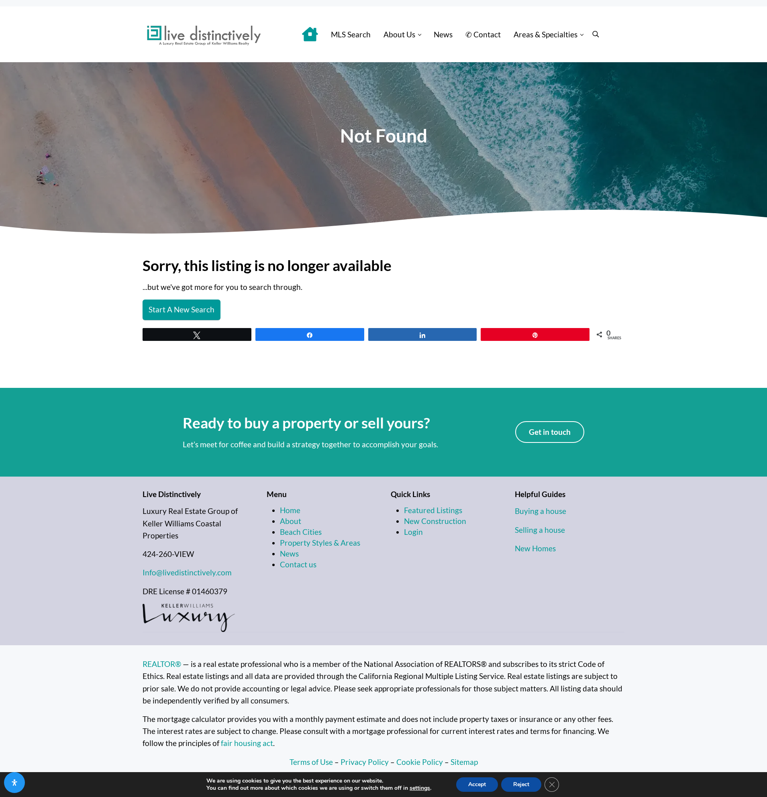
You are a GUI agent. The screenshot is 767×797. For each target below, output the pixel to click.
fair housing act (247, 743)
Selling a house (540, 529)
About (290, 521)
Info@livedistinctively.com (187, 572)
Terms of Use (311, 761)
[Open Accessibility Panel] (14, 782)
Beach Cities (301, 531)
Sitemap (464, 761)
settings (420, 788)
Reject (521, 784)
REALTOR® (162, 664)
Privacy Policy (365, 761)
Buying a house (540, 511)
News (289, 553)
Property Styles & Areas (320, 542)
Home (290, 510)
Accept (477, 784)
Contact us (298, 564)
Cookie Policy (419, 761)
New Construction (435, 521)
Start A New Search (181, 309)
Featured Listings (433, 510)
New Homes (535, 548)
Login (413, 531)
